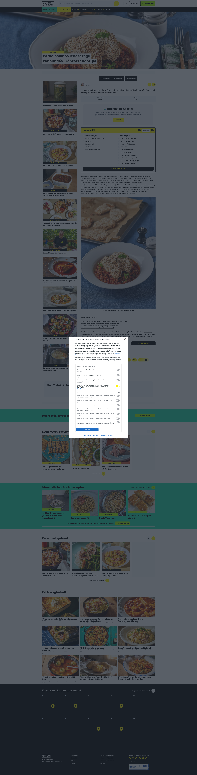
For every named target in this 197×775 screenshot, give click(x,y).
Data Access (96, 435)
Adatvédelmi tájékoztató (107, 435)
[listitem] (98, 366)
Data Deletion (87, 435)
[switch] (118, 370)
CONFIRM (87, 429)
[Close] (125, 339)
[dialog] (98, 387)
